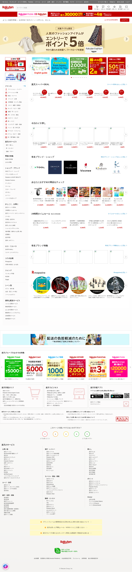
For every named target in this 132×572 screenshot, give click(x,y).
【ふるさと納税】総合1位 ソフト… (106, 201)
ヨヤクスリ (92, 455)
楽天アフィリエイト (52, 488)
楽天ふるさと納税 (10, 225)
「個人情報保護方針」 (28, 419)
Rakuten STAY (51, 457)
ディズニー (8, 183)
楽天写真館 (92, 470)
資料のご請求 (61, 392)
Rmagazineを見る (119, 272)
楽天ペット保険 (8, 514)
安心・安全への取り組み (9, 395)
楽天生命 (6, 507)
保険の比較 (7, 512)
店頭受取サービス (10, 315)
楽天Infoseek (50, 484)
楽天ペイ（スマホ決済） (11, 488)
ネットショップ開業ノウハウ (55, 399)
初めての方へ (6, 390)
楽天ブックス (7, 451)
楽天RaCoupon (8, 474)
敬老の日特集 (9, 159)
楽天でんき (92, 451)
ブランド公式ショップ (11, 174)
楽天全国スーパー (9, 468)
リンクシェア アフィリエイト (55, 490)
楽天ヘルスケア (93, 457)
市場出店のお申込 (52, 392)
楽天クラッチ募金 (95, 402)
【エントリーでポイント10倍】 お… (84, 201)
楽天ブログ (50, 492)
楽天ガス (91, 453)
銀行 (53, 2)
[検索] (90, 8)
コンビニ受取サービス (11, 303)
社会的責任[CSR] (66, 558)
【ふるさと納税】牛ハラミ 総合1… (72, 201)
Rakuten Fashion (10, 180)
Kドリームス (50, 470)
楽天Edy (6, 490)
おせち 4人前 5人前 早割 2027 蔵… (96, 201)
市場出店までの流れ (52, 397)
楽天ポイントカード (94, 481)
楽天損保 (6, 505)
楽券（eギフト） (10, 240)
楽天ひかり (50, 480)
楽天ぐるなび (92, 464)
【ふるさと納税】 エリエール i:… (61, 201)
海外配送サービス (10, 318)
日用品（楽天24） (10, 219)
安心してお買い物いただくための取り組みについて (80, 417)
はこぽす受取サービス (11, 309)
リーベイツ (79, 2)
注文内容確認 (7, 405)
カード (44, 2)
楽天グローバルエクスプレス (12, 478)
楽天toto (49, 464)
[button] (103, 8)
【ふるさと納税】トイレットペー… (118, 201)
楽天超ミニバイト (94, 492)
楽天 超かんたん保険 (9, 510)
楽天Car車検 (92, 468)
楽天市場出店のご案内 (53, 390)
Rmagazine (8, 261)
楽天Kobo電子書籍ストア (11, 453)
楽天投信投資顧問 (9, 503)
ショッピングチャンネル (12, 228)
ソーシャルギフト (10, 294)
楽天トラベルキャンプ (53, 455)
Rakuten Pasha (93, 487)
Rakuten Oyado (51, 459)
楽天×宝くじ (50, 466)
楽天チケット (50, 506)
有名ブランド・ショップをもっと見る (113, 157)
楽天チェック (92, 488)
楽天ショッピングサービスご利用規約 (13, 401)
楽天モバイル (50, 478)
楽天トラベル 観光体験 (53, 453)
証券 (48, 2)
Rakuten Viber (51, 494)
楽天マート (7, 466)
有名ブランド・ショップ (12, 171)
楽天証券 (6, 499)
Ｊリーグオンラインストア (11, 476)
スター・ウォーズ (10, 189)
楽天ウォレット (8, 501)
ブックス (58, 2)
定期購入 (7, 234)
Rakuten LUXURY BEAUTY (13, 177)
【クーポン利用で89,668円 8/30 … (49, 201)
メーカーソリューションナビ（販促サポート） (60, 401)
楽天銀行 (6, 497)
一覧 (24, 86)
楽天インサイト (93, 490)
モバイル (5, 2)
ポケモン (7, 192)
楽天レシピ (92, 463)
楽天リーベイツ (8, 470)
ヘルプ (128, 2)
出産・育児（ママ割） (11, 291)
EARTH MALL (9, 249)
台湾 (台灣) (92, 499)
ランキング (12, 2)
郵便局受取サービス (10, 306)
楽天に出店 (120, 2)
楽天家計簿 (92, 474)
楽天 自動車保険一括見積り (11, 509)
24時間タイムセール (11, 210)
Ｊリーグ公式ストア (10, 198)
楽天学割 (7, 237)
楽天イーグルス (51, 512)
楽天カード (7, 485)
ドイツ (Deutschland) (95, 505)
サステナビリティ (95, 404)
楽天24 (86, 2)
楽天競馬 (49, 468)
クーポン (7, 216)
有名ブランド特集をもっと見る (115, 245)
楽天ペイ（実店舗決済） (54, 405)
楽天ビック (7, 459)
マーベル (7, 186)
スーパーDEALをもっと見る (116, 84)
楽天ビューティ (93, 461)
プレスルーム (76, 558)
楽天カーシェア (51, 461)
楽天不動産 (92, 472)
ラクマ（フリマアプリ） (12, 252)
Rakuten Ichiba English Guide (11, 392)
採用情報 (84, 558)
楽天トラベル (50, 451)
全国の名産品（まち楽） (12, 264)
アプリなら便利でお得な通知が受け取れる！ (102, 390)
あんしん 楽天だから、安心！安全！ (122, 419)
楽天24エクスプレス (11, 222)
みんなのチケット (51, 510)
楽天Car (91, 466)
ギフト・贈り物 (9, 288)
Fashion (30, 2)
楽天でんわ (50, 482)
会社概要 (36, 558)
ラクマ (72, 2)
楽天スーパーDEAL (10, 207)
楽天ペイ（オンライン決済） (12, 487)
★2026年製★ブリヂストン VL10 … (38, 201)
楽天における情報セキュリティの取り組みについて (80, 411)
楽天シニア (92, 459)
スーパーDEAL (22, 2)
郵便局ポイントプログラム (12, 312)
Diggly (7, 279)
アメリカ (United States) (96, 501)
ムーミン (7, 195)
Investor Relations (55, 558)
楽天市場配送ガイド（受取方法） (12, 399)
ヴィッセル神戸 (51, 514)
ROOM (7, 276)
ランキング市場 (9, 273)
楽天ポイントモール (94, 483)
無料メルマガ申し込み (9, 397)
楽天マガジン (50, 504)
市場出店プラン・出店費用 (54, 395)
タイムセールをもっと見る (116, 213)
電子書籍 (65, 2)
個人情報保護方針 (93, 558)
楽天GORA (50, 463)
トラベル (37, 2)
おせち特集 (8, 162)
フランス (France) (94, 503)
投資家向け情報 (44, 558)
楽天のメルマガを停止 (18, 405)
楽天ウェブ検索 (51, 486)
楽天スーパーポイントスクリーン (98, 485)
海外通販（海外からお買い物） (14, 231)
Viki (48, 503)
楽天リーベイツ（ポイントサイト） (15, 213)
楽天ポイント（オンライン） (55, 403)
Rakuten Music (51, 508)
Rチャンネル (50, 501)
